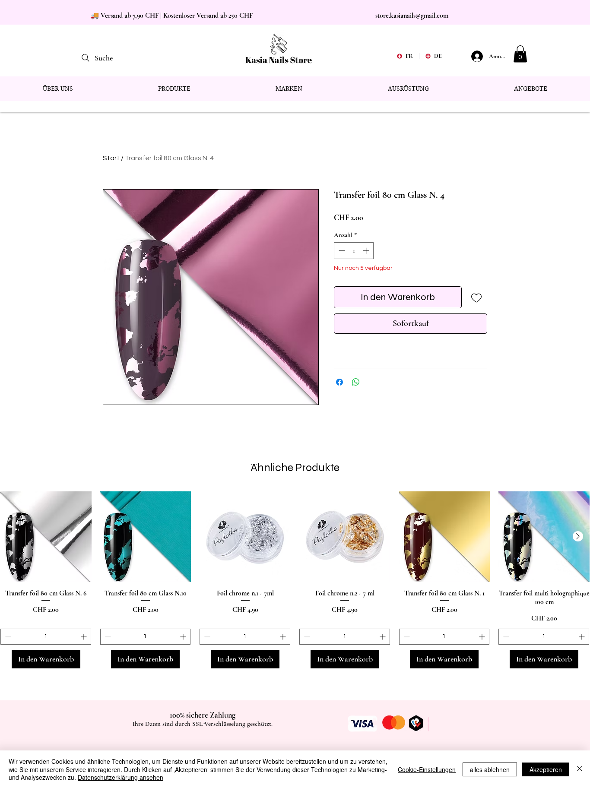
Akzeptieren (546, 769)
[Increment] (367, 251)
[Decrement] (341, 251)
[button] (520, 53)
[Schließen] (579, 769)
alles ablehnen (490, 769)
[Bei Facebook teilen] (339, 382)
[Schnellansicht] (46, 536)
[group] (295, 580)
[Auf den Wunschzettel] (476, 297)
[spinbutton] (354, 251)
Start (111, 158)
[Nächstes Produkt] (578, 536)
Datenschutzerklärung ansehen (120, 777)
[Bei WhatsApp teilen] (356, 382)
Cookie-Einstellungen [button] (427, 769)
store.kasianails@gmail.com (411, 15)
